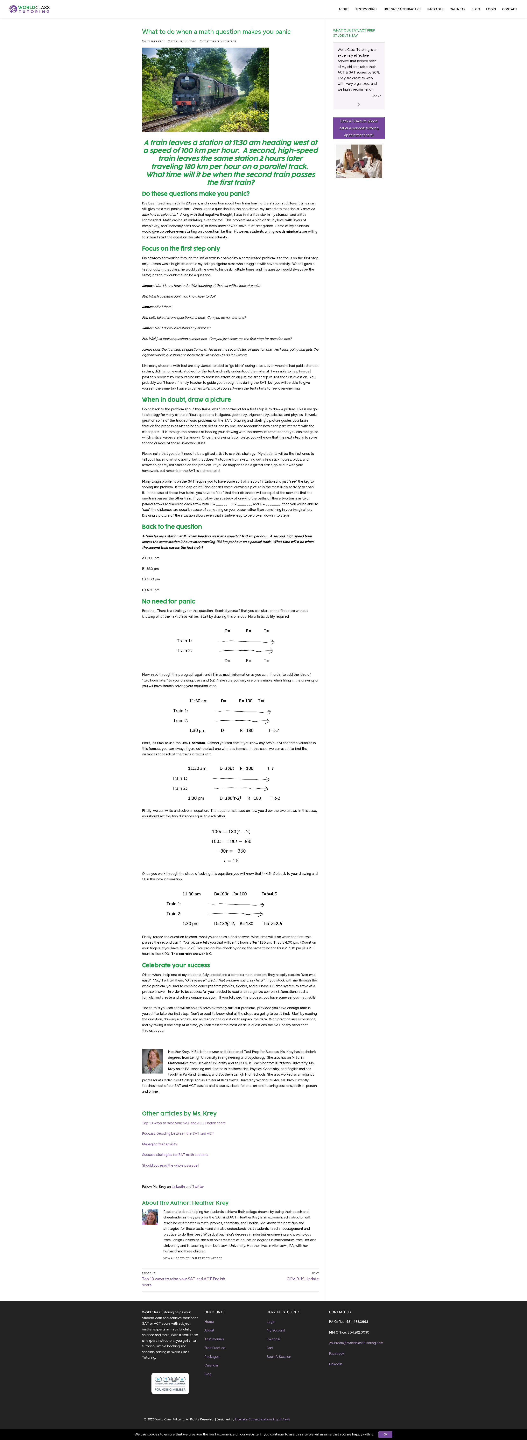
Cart (270, 1348)
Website (216, 1258)
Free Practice (214, 1348)
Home (209, 1322)
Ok (385, 1434)
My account (276, 1330)
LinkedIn (178, 1186)
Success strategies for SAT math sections (175, 1155)
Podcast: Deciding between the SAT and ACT (178, 1133)
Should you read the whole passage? (170, 1165)
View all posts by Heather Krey (186, 1258)
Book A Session (279, 1357)
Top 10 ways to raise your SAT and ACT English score (184, 1123)
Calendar (211, 1365)
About (209, 1330)
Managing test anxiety (159, 1144)
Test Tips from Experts (219, 41)
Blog (207, 1374)
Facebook (336, 1353)
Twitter (198, 1186)
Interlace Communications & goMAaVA (262, 1419)
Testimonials (214, 1339)
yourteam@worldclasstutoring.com (356, 1343)
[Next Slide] (359, 103)
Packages (211, 1357)
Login (271, 1322)
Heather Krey (154, 41)
